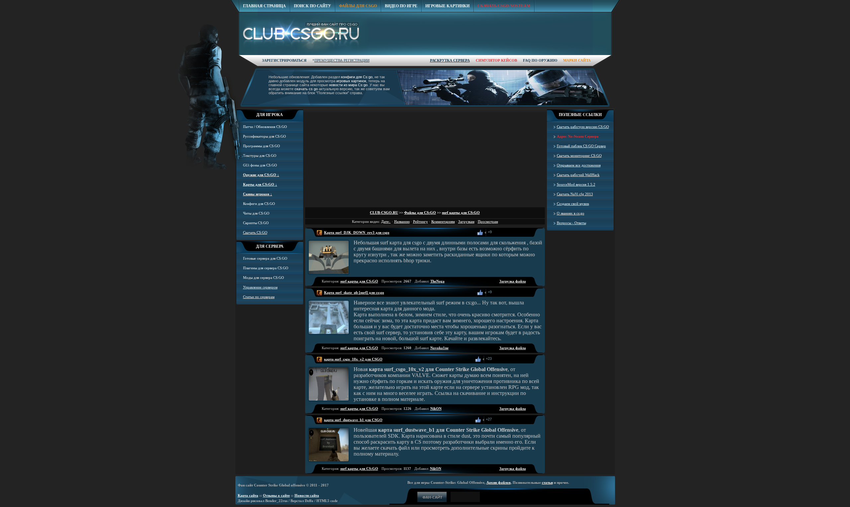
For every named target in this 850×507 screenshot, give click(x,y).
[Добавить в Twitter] (512, 232)
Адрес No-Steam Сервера (578, 136)
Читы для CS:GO (256, 213)
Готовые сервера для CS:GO (265, 258)
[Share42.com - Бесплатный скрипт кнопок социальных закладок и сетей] (527, 232)
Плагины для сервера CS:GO (265, 268)
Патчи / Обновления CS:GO (265, 127)
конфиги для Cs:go (357, 77)
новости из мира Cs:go (348, 85)
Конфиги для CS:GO (259, 204)
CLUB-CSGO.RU (384, 213)
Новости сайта (307, 495)
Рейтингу (420, 221)
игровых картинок (351, 81)
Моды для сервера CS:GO (263, 278)
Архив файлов (498, 482)
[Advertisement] (490, 63)
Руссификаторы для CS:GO (264, 136)
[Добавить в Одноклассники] (505, 232)
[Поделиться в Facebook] (497, 232)
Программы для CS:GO (261, 146)
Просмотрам (488, 221)
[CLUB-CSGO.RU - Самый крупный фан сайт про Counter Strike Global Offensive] (303, 34)
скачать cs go (306, 89)
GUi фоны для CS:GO (260, 165)
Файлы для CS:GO (420, 213)
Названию (402, 221)
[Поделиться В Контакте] (519, 232)
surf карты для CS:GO (461, 213)
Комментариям (443, 221)
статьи (547, 482)
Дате (385, 221)
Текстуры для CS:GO (259, 156)
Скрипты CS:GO (256, 223)
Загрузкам (466, 221)
